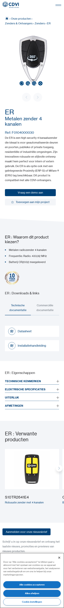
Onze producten (21, 18)
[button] (59, 468)
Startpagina (7, 18)
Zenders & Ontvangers (18, 23)
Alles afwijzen (32, 593)
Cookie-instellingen (32, 601)
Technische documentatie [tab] (17, 308)
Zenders (40, 23)
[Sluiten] (59, 557)
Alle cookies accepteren (32, 584)
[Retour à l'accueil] (10, 5)
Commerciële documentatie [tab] (44, 308)
